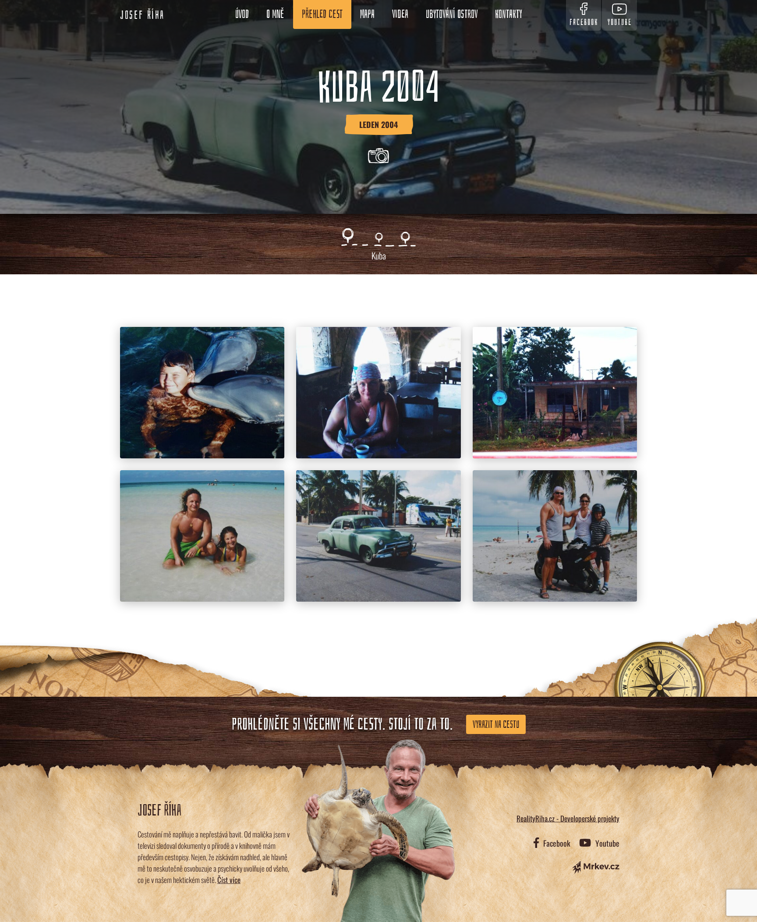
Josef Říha (142, 15)
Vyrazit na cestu (496, 724)
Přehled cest (322, 14)
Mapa (367, 14)
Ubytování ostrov (452, 14)
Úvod (242, 14)
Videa (400, 14)
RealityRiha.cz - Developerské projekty (567, 817)
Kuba (378, 255)
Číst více (229, 879)
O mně (275, 14)
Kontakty (508, 14)
